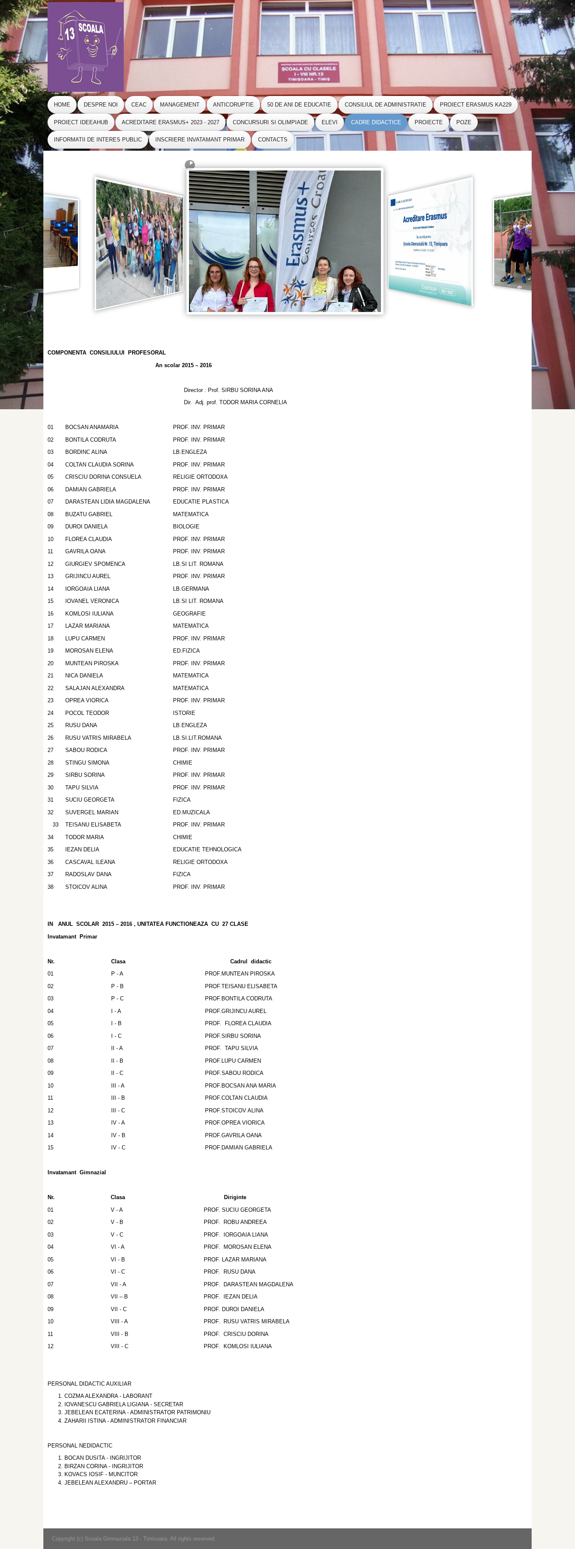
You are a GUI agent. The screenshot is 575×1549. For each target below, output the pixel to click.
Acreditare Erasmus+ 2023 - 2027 (170, 122)
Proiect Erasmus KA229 (475, 104)
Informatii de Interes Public (98, 139)
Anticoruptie (233, 104)
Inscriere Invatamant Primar (200, 139)
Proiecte (429, 122)
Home (62, 104)
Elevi (330, 122)
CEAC (138, 104)
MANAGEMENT (180, 104)
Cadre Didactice (376, 122)
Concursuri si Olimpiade (270, 122)
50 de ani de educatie (299, 104)
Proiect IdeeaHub (81, 122)
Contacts (273, 139)
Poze (463, 122)
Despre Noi (101, 104)
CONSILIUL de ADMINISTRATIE (385, 104)
